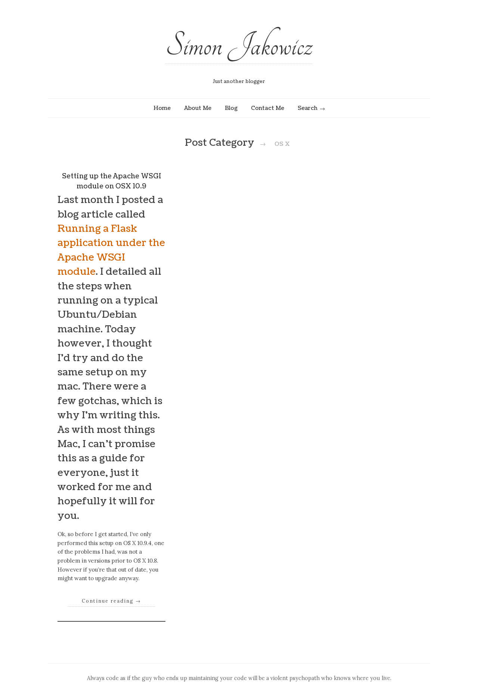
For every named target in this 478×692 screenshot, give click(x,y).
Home (162, 108)
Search (307, 108)
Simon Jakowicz (239, 46)
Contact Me (267, 108)
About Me (197, 108)
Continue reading (111, 601)
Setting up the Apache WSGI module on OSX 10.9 (111, 181)
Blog (231, 108)
